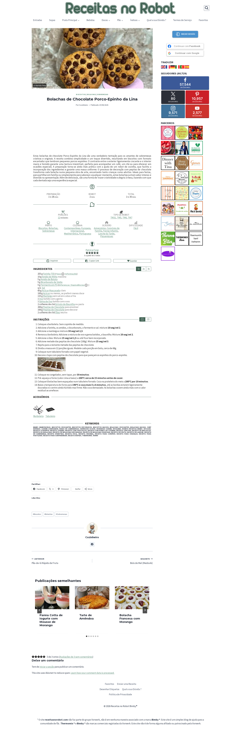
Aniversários (100, 228)
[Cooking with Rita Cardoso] (182, 148)
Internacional (77, 230)
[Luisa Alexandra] (182, 178)
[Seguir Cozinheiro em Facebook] (92, 544)
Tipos (66, 274)
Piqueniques (106, 236)
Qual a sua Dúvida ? (156, 20)
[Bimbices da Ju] (196, 133)
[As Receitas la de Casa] (182, 133)
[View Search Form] (206, 8)
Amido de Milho (49, 276)
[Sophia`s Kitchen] (168, 223)
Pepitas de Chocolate (53, 307)
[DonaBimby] (182, 163)
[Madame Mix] (196, 178)
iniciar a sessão (47, 666)
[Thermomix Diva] (182, 239)
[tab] (86, 636)
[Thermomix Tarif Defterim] (196, 239)
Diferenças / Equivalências (72, 285)
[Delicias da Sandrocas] (196, 148)
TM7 (130, 217)
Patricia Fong (92, 250)
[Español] (187, 66)
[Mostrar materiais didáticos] (142, 319)
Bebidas (90, 20)
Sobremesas (102, 94)
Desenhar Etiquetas (109, 689)
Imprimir (54, 260)
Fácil (136, 228)
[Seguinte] (145, 610)
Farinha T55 (48, 273)
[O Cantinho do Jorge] (168, 193)
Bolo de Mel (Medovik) (141, 561)
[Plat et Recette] (196, 208)
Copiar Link (94, 260)
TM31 (113, 217)
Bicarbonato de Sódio (51, 282)
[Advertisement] (92, 130)
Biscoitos (80, 94)
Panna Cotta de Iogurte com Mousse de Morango (51, 620)
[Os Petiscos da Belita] (168, 208)
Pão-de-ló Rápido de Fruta (45, 561)
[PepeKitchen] (182, 208)
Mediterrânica (71, 233)
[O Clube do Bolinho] (182, 193)
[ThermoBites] (168, 239)
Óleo (57, 312)
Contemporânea (72, 228)
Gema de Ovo (45, 301)
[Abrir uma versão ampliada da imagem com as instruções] (94, 364)
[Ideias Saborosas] (168, 178)
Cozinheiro (83, 105)
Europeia (85, 228)
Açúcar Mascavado (51, 290)
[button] (87, 252)
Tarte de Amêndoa (86, 617)
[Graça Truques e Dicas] (196, 163)
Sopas (52, 20)
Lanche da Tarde (106, 233)
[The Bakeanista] (196, 223)
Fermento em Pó (49, 284)
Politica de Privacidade (120, 694)
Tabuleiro (50, 416)
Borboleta (38, 416)
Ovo (41, 298)
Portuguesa (85, 233)
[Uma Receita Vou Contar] (168, 254)
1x (139, 268)
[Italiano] (177, 66)
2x (144, 268)
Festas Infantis (110, 230)
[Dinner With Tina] (168, 163)
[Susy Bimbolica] (182, 223)
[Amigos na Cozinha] (168, 133)
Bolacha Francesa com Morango (129, 619)
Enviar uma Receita (126, 683)
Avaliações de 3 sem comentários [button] (76, 656)
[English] (163, 66)
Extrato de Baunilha (65, 304)
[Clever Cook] (168, 148)
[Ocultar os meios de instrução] (148, 319)
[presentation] (52, 597)
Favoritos (203, 20)
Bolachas (91, 94)
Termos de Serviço (182, 20)
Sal (43, 287)
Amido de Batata (49, 279)
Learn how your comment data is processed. (92, 672)
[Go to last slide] (39, 610)
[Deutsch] (172, 66)
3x (149, 268)
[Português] (182, 66)
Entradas (37, 20)
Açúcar (46, 293)
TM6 (124, 217)
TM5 (119, 217)
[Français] (168, 66)
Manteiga (47, 296)
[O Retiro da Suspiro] (196, 193)
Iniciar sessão (188, 34)
